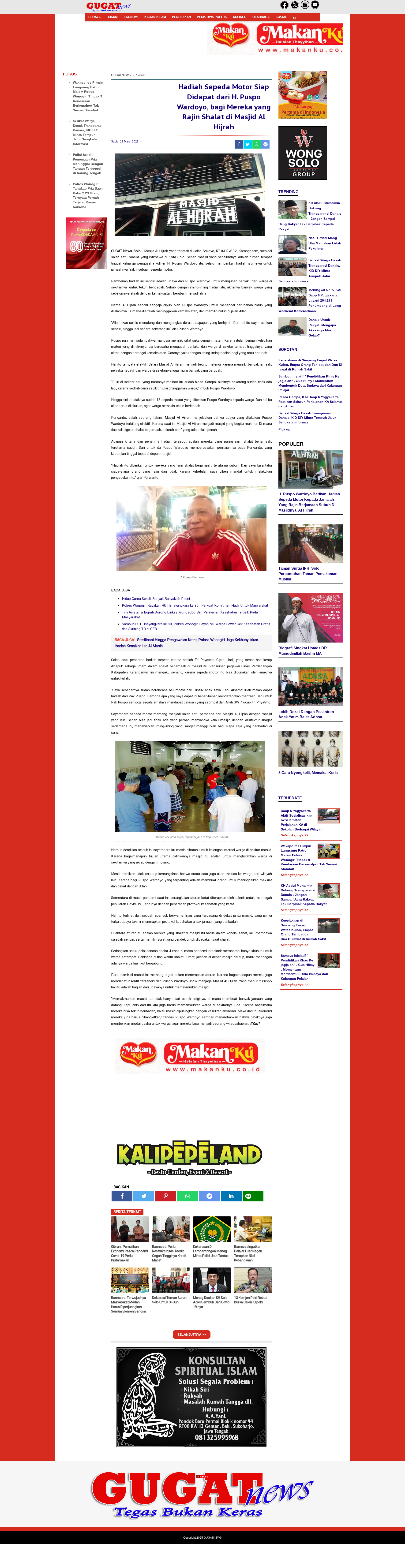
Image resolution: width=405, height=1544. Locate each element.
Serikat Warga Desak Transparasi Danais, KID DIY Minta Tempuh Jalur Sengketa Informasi (309, 270)
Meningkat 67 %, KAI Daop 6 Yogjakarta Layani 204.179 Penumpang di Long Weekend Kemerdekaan (309, 300)
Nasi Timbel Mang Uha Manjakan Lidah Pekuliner (324, 243)
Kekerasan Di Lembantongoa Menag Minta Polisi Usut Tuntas (211, 1251)
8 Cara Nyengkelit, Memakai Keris (308, 773)
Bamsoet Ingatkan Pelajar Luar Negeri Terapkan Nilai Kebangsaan (248, 1253)
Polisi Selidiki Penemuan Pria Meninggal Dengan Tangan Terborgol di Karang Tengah (88, 164)
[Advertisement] (202, 1511)
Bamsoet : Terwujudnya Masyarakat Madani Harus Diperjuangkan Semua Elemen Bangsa (128, 1304)
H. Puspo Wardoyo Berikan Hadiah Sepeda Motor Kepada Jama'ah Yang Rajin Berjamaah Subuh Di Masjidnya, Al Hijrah (309, 502)
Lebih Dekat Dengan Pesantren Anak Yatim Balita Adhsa (306, 714)
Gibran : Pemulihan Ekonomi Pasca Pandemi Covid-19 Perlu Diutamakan (129, 1253)
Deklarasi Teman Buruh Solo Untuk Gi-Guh (169, 1300)
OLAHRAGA (261, 17)
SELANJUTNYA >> (191, 1334)
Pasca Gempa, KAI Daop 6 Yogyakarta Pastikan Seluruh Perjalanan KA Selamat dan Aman (310, 401)
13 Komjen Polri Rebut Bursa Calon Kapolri (250, 1300)
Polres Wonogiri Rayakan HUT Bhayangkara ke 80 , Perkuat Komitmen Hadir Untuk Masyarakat (195, 605)
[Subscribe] (315, 8)
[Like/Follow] (284, 8)
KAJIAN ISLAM (155, 17)
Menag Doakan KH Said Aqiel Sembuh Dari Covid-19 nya (212, 1302)
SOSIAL (281, 17)
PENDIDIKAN (181, 17)
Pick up (284, 429)
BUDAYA (94, 17)
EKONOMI (131, 17)
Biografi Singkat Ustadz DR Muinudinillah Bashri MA (302, 650)
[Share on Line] (253, 1196)
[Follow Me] (295, 8)
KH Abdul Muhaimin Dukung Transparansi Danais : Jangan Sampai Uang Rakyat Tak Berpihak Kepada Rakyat (304, 895)
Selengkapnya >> (294, 835)
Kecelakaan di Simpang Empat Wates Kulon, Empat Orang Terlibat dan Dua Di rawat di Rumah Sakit (310, 364)
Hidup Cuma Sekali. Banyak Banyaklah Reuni (156, 599)
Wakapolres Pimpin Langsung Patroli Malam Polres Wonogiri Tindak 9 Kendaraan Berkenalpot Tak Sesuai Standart (88, 96)
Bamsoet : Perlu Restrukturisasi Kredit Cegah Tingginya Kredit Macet (169, 1253)
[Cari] (294, 18)
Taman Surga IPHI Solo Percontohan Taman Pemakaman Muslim (308, 573)
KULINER (239, 17)
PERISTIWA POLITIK (212, 17)
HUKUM (112, 17)
